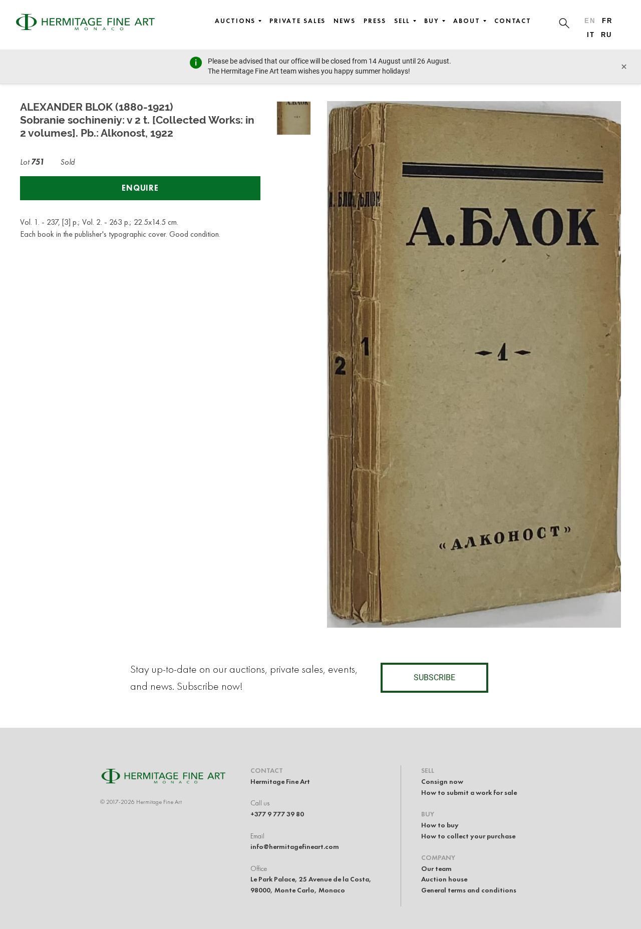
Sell (402, 21)
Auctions (235, 21)
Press (375, 21)
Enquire (140, 188)
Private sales (297, 21)
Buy (431, 21)
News (345, 21)
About (466, 21)
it (591, 35)
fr (607, 21)
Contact (512, 21)
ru (606, 35)
